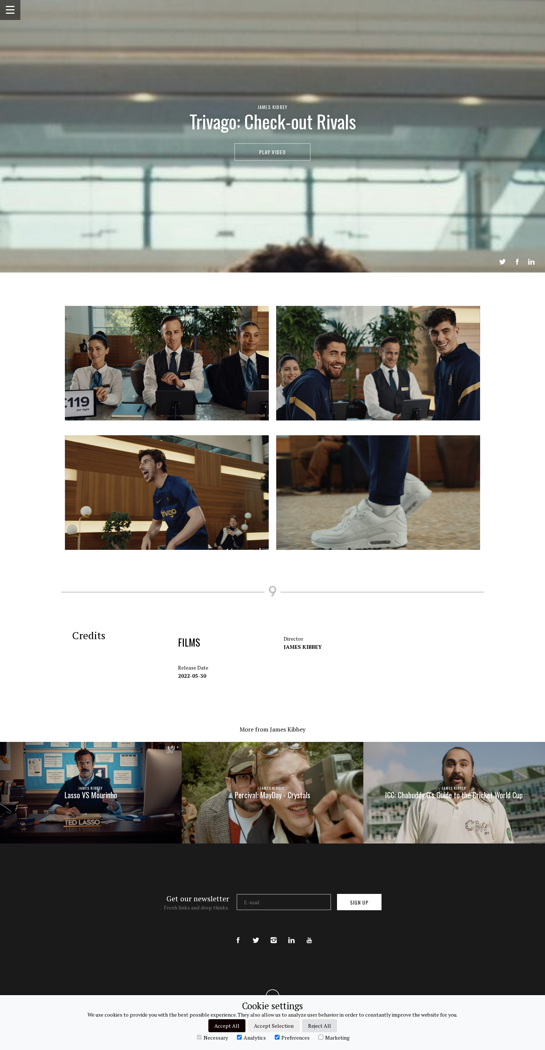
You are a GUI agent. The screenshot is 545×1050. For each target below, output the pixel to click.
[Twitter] (256, 934)
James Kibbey (272, 107)
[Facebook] (238, 934)
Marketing (337, 1037)
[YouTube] (309, 934)
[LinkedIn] (291, 934)
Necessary (216, 1037)
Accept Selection (274, 1025)
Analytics (255, 1037)
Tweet (502, 261)
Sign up (359, 902)
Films (189, 642)
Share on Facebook (517, 261)
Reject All (319, 1025)
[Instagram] (273, 934)
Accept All (227, 1025)
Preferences (295, 1037)
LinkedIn (531, 261)
